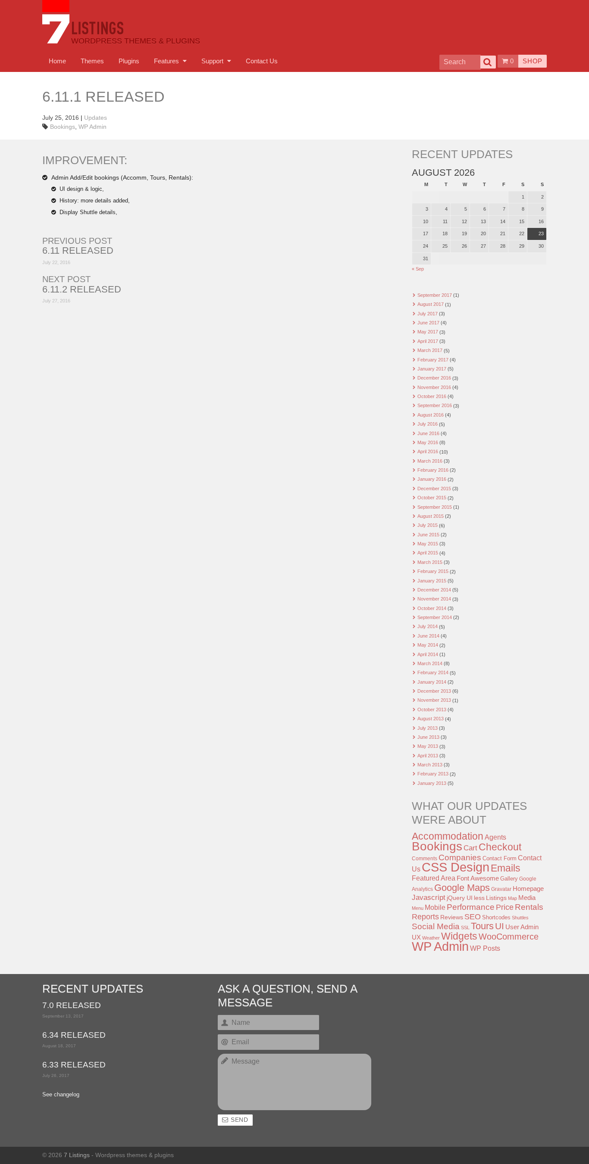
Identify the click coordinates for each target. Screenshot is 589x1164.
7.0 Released (71, 1006)
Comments (424, 859)
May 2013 (427, 746)
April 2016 (427, 451)
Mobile (435, 907)
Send (239, 1120)
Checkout (500, 847)
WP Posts (485, 948)
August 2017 (430, 304)
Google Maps (462, 887)
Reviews (451, 917)
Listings (496, 897)
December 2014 (434, 589)
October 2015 (431, 497)
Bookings (62, 126)
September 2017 (434, 295)
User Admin (522, 927)
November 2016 (434, 387)
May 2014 (427, 644)
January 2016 (431, 479)
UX (416, 937)
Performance (471, 907)
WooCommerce (509, 936)
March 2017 (429, 350)
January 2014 (431, 682)
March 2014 (429, 663)
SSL (465, 927)
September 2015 (434, 507)
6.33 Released (74, 1065)
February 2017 (432, 359)
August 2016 (430, 414)
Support (213, 61)
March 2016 (429, 461)
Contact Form (499, 858)
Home (57, 61)
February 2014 (432, 672)
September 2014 (434, 617)
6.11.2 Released (81, 289)
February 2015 (432, 571)
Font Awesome (478, 878)
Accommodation (447, 836)
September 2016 (434, 405)
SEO (472, 916)
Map (512, 898)
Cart (470, 848)
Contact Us (262, 61)
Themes (92, 61)
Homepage (528, 888)
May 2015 (427, 543)
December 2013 (434, 691)
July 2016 (427, 423)
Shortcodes (496, 917)
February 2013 (432, 773)
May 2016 (427, 442)
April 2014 (427, 654)
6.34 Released (74, 1035)
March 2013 (429, 764)
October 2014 (431, 608)
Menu (417, 908)
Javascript (428, 897)
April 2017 (427, 341)
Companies (460, 857)
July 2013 (427, 728)
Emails (505, 868)
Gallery (509, 878)
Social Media (436, 926)
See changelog (60, 1095)
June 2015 (428, 534)
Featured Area (433, 878)
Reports (425, 916)
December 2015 (434, 488)
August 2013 (430, 718)
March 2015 (429, 562)
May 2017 (427, 331)
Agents (495, 837)
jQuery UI (460, 897)
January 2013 (431, 783)
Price (505, 907)
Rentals (529, 907)
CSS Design (455, 867)
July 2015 (427, 525)
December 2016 (434, 377)
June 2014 (428, 635)
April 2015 (427, 552)
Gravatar (501, 889)
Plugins (129, 61)
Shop (532, 61)
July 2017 (427, 313)
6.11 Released (77, 250)
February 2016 (432, 470)
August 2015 (430, 516)
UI (499, 926)
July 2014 (427, 626)
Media (527, 897)
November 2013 (434, 700)
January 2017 (431, 368)
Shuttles (520, 917)
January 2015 (431, 580)
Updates (95, 117)
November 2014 (434, 598)
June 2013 (428, 737)
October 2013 (431, 709)
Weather (431, 937)
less (479, 897)
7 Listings (77, 1155)
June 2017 (428, 322)
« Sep (418, 268)
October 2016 (431, 396)
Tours (482, 926)
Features (167, 61)
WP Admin (92, 126)
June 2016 (428, 433)
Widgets (459, 936)
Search (488, 62)
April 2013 (427, 755)
